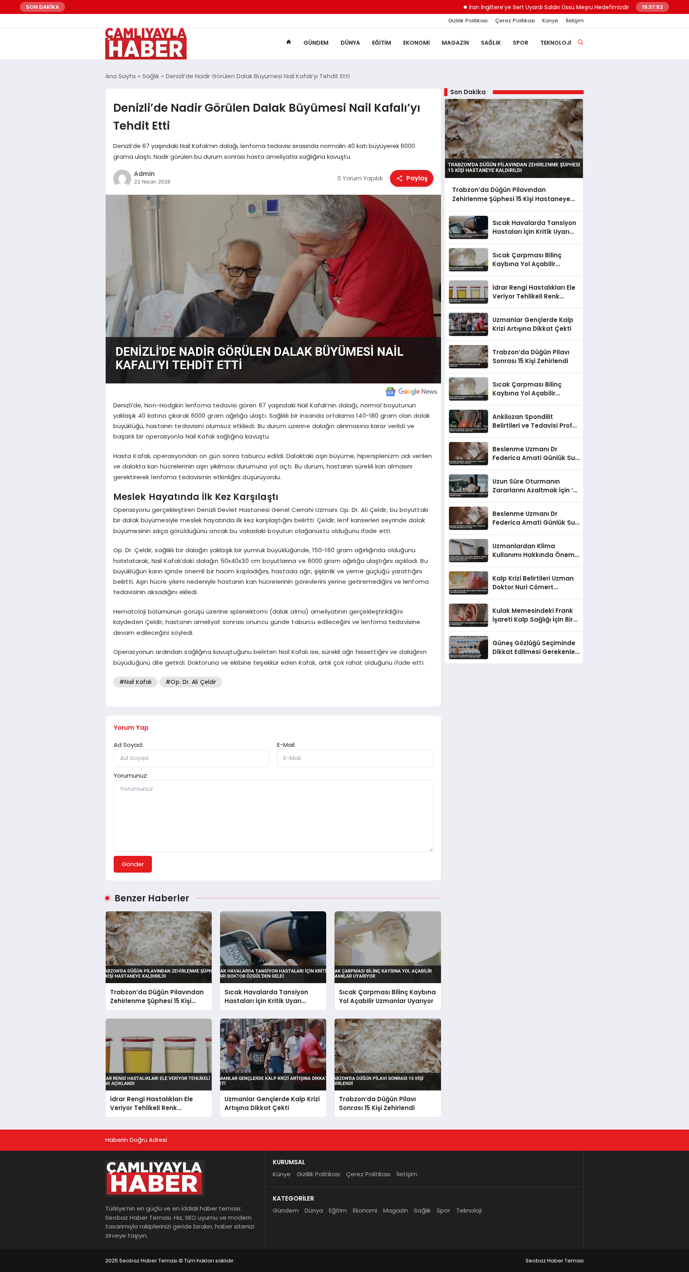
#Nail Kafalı (135, 682)
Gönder (133, 864)
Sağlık (491, 43)
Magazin (455, 43)
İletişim (575, 20)
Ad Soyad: (128, 745)
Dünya (350, 43)
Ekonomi (416, 43)
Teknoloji (555, 43)
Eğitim (381, 43)
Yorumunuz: (131, 775)
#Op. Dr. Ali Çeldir (190, 682)
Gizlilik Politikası (468, 20)
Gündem (316, 43)
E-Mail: (286, 745)
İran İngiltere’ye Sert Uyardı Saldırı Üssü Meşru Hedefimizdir (521, 7)
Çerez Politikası (515, 20)
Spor (520, 43)
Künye (550, 20)
